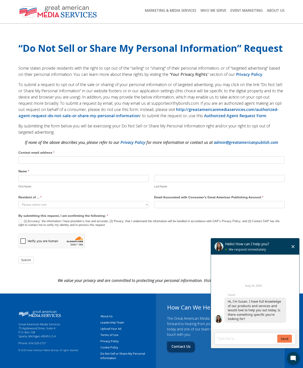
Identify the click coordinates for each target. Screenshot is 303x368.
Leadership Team (112, 322)
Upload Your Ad (110, 329)
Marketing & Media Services (170, 10)
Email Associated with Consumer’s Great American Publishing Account (208, 197)
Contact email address (36, 152)
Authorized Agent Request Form (235, 115)
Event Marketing (246, 10)
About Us (276, 10)
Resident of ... (29, 197)
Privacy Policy (249, 74)
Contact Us (181, 346)
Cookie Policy (109, 347)
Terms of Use (109, 335)
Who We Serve (213, 10)
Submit (26, 260)
